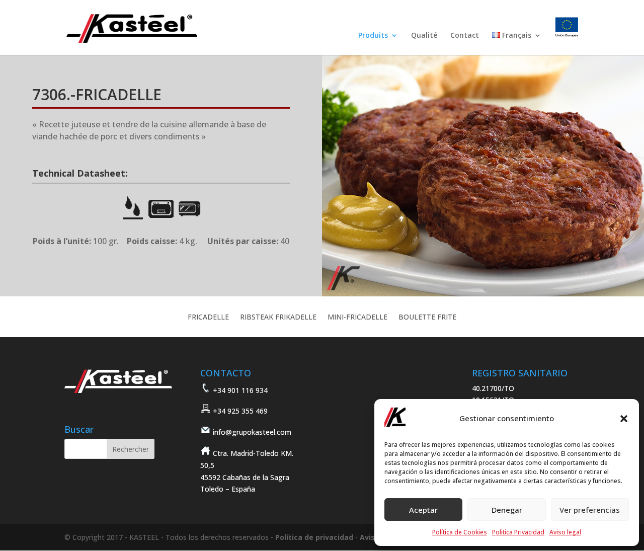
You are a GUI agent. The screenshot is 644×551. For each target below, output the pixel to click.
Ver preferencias (589, 510)
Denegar (507, 510)
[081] (483, 293)
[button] (624, 419)
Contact (464, 36)
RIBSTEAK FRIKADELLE (278, 317)
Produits (373, 36)
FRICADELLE (208, 317)
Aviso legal (565, 532)
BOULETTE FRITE (427, 317)
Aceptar (423, 510)
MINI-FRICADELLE (357, 317)
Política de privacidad (314, 537)
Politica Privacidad (518, 532)
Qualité (424, 36)
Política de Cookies (459, 532)
